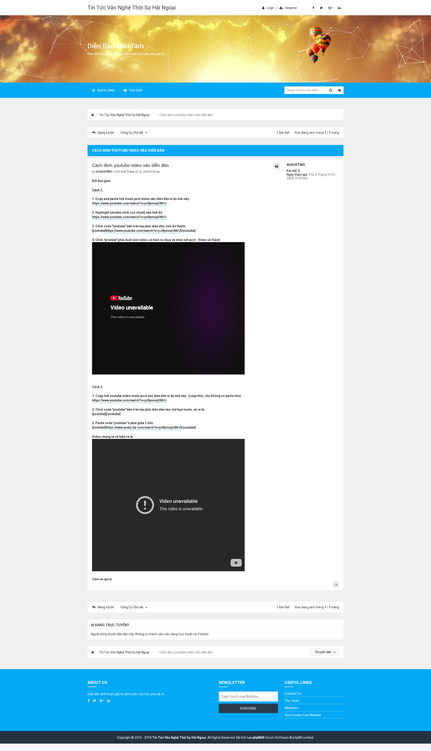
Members (292, 708)
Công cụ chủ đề (132, 132)
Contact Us (293, 694)
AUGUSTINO (296, 164)
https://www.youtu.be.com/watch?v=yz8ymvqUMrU (143, 427)
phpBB (257, 737)
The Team (292, 701)
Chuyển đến (323, 652)
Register (291, 8)
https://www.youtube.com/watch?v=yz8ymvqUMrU (129, 203)
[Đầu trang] (336, 584)
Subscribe (248, 708)
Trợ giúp (136, 90)
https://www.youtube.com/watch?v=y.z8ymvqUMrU (143, 230)
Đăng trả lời (106, 132)
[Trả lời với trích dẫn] (276, 166)
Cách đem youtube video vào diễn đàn (130, 165)
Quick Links (106, 90)
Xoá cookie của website (303, 715)
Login (270, 8)
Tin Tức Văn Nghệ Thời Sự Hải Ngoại (132, 7)
